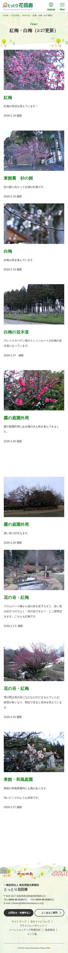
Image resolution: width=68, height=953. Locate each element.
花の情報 (15, 15)
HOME (5, 15)
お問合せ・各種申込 (18, 912)
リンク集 (32, 934)
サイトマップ (19, 921)
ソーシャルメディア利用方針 (25, 929)
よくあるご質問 (49, 912)
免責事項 (50, 929)
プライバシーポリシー (32, 925)
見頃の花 (26, 15)
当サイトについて (40, 921)
